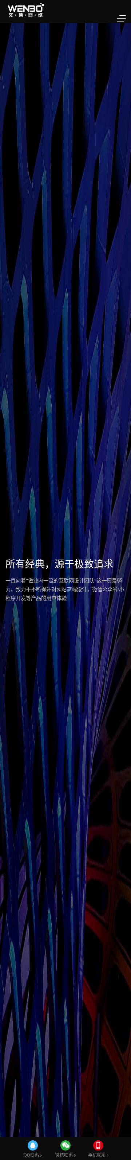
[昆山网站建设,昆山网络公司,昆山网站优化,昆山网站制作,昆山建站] (26, 10)
